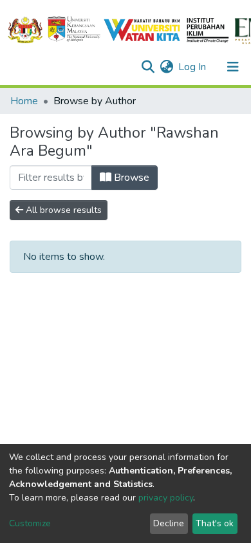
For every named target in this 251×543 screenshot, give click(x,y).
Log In (192, 67)
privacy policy (165, 498)
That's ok (215, 523)
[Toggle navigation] (233, 67)
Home (24, 101)
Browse (130, 177)
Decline (168, 523)
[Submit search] (148, 67)
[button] (166, 67)
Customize (30, 523)
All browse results (62, 210)
